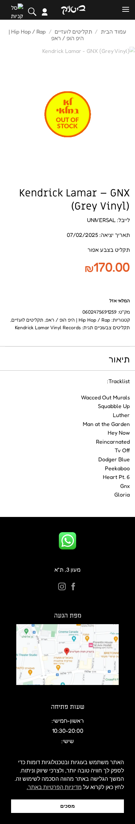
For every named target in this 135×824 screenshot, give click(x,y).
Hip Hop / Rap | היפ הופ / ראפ (78, 320)
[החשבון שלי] (44, 12)
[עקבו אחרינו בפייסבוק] (73, 587)
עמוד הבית (113, 31)
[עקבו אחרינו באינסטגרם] (62, 587)
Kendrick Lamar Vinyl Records (48, 327)
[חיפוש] (32, 11)
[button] (126, 9)
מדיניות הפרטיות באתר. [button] (54, 787)
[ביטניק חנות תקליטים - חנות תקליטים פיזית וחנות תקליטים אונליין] (73, 10)
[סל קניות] (17, 12)
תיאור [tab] (119, 359)
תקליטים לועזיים (73, 31)
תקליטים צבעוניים (112, 327)
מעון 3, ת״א (67, 569)
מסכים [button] (67, 806)
